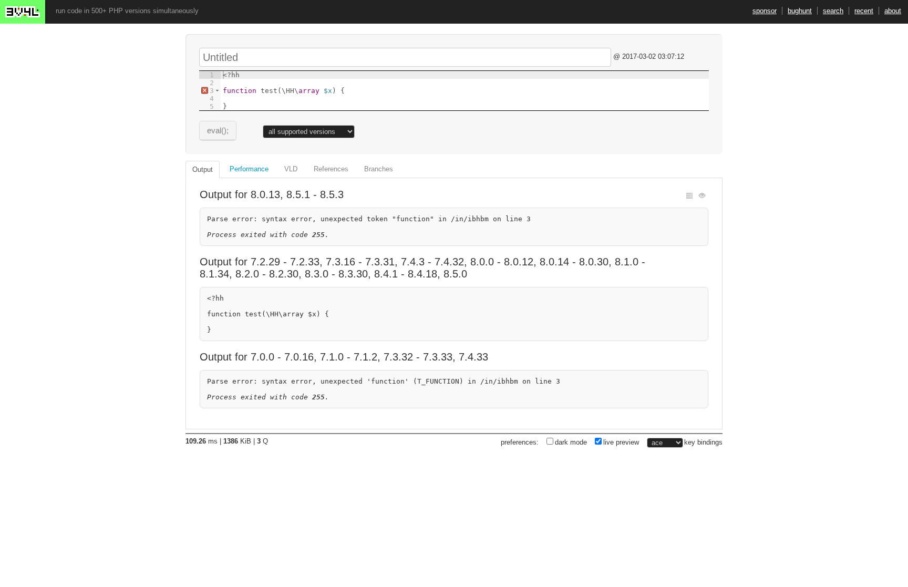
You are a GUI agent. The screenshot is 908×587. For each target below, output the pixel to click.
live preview (621, 442)
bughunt (800, 11)
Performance (249, 169)
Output (202, 169)
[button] (217, 91)
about (892, 11)
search (833, 11)
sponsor (764, 11)
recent (863, 11)
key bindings (703, 442)
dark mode (571, 442)
